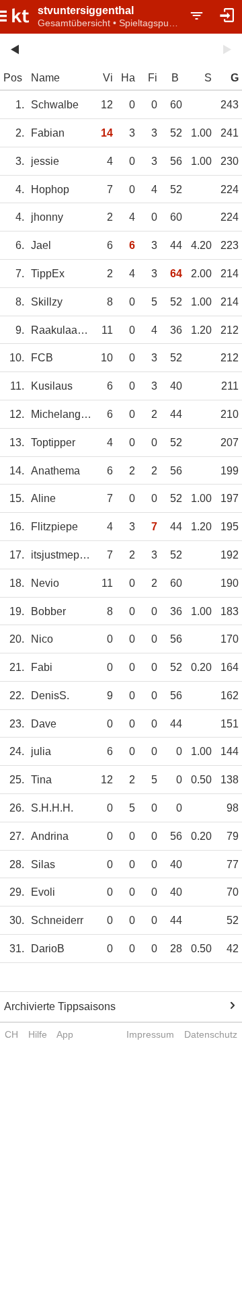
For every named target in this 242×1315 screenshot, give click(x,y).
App (64, 1034)
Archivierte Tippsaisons (60, 1006)
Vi (108, 77)
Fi (152, 77)
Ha (128, 77)
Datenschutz (210, 1034)
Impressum (150, 1034)
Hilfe (37, 1034)
